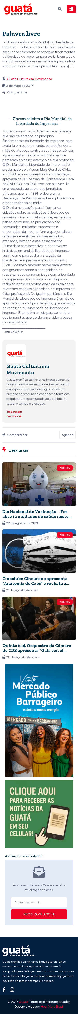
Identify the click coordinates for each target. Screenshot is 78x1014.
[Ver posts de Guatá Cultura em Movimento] (16, 353)
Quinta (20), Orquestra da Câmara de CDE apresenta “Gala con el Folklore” (36, 650)
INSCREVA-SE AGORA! (39, 914)
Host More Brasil (52, 1006)
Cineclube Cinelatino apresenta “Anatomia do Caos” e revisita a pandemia (35, 583)
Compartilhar (17, 92)
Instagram (14, 411)
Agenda (67, 435)
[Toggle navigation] (71, 9)
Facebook (13, 416)
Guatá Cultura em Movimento (29, 79)
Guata (23, 1002)
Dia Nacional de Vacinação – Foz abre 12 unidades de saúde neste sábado (35, 516)
